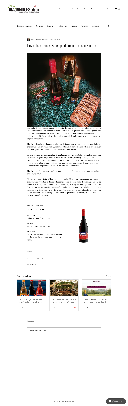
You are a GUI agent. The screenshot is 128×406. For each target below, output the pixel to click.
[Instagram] (119, 9)
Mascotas (63, 26)
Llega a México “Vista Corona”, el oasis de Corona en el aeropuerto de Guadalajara (64, 300)
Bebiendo (39, 26)
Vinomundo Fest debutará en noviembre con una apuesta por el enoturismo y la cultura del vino (95, 300)
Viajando (95, 26)
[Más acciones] (100, 39)
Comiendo (51, 26)
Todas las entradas (24, 26)
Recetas (74, 26)
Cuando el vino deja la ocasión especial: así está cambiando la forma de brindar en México (31, 300)
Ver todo (108, 276)
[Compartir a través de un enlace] (43, 258)
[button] (108, 26)
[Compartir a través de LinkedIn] (38, 258)
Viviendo (84, 26)
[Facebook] (113, 9)
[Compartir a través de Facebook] (28, 258)
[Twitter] (116, 9)
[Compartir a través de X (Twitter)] (33, 258)
